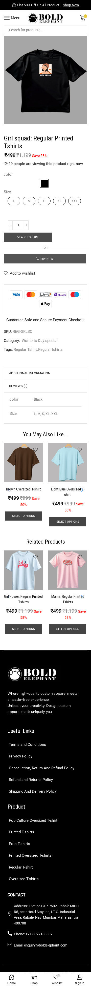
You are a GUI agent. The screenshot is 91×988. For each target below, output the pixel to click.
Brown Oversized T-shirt (23, 489)
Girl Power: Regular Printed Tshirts (23, 599)
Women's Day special (39, 340)
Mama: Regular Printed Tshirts (67, 599)
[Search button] (83, 30)
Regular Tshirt (25, 349)
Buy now (46, 259)
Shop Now (71, 5)
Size (7, 192)
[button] (82, 490)
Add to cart (30, 237)
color (8, 174)
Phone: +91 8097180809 (33, 934)
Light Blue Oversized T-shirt (67, 492)
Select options (23, 516)
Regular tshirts (50, 349)
